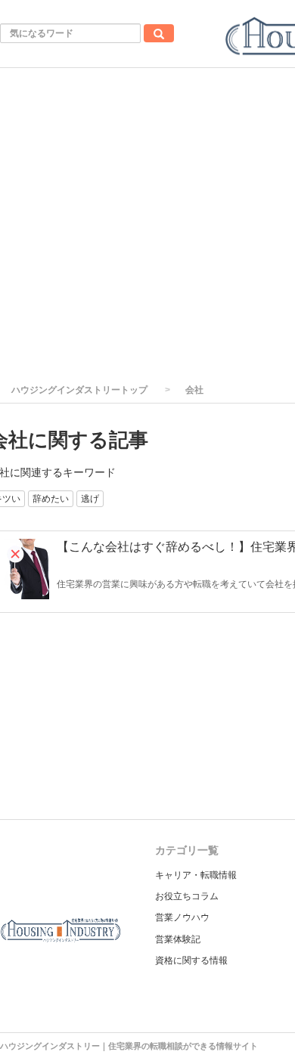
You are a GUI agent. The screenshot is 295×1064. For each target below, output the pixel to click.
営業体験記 (177, 939)
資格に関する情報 (191, 960)
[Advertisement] (147, 223)
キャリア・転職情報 (196, 875)
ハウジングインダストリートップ (79, 390)
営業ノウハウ (182, 917)
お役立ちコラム (187, 896)
